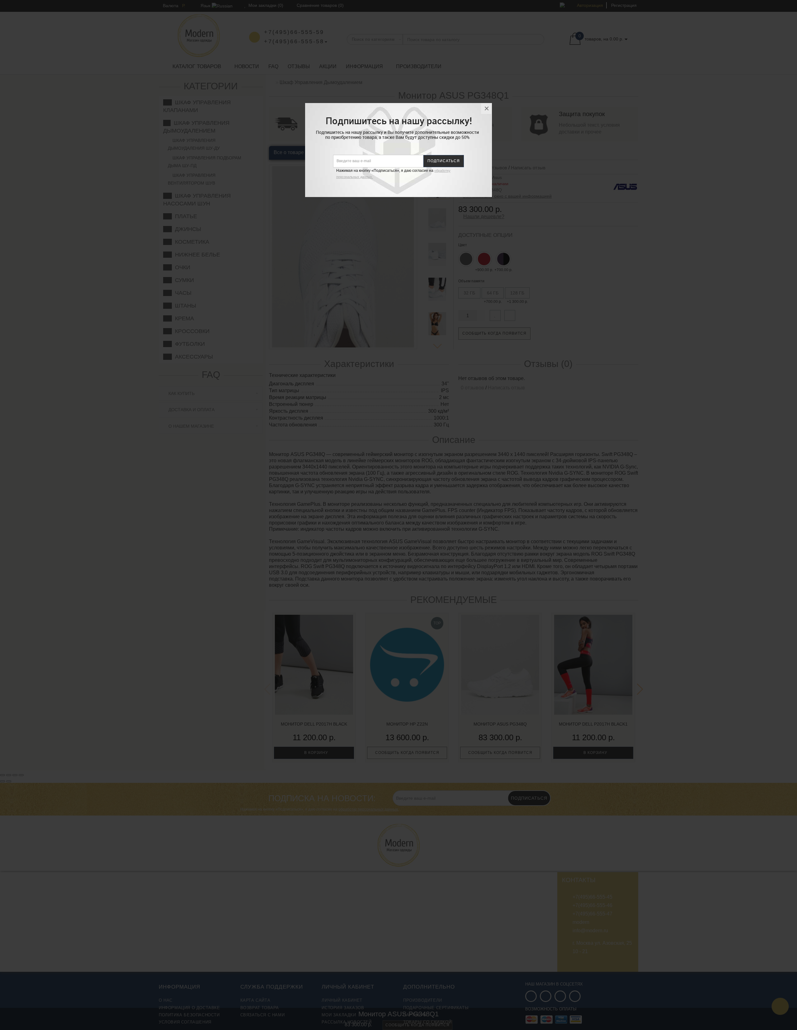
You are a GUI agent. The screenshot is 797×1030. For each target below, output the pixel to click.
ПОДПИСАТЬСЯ (443, 161)
